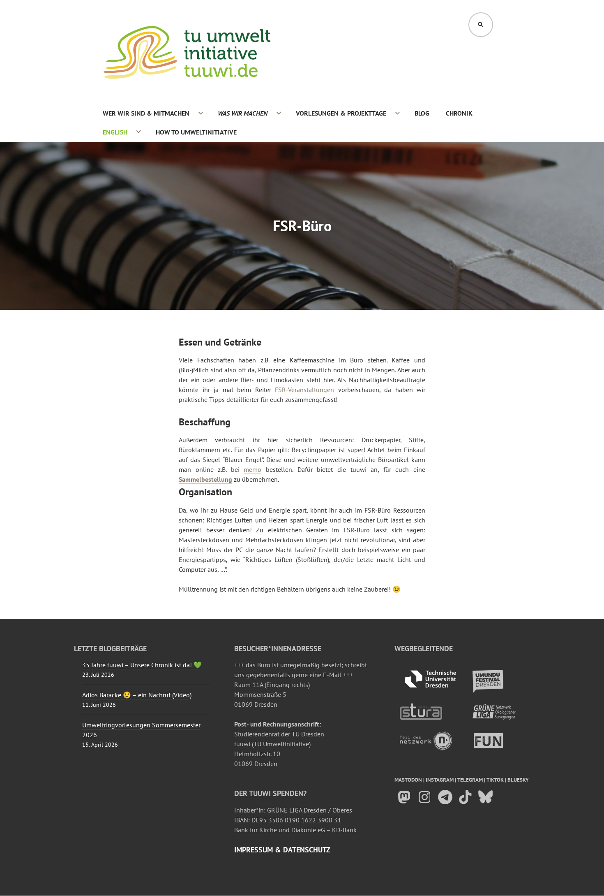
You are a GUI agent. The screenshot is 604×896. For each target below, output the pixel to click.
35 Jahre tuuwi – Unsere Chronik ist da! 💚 (142, 665)
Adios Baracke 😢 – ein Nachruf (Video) (136, 695)
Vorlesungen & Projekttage (341, 113)
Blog (422, 113)
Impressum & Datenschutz (282, 849)
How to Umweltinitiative (196, 132)
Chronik (459, 113)
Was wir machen (242, 113)
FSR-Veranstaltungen (304, 389)
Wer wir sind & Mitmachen (146, 113)
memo (252, 469)
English (115, 132)
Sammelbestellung (205, 479)
